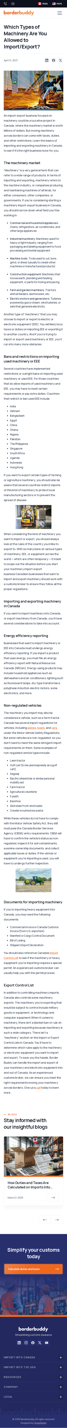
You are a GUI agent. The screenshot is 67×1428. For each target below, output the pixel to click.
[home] (19, 12)
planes (32, 728)
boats (40, 728)
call (38, 1087)
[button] (59, 13)
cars (54, 728)
